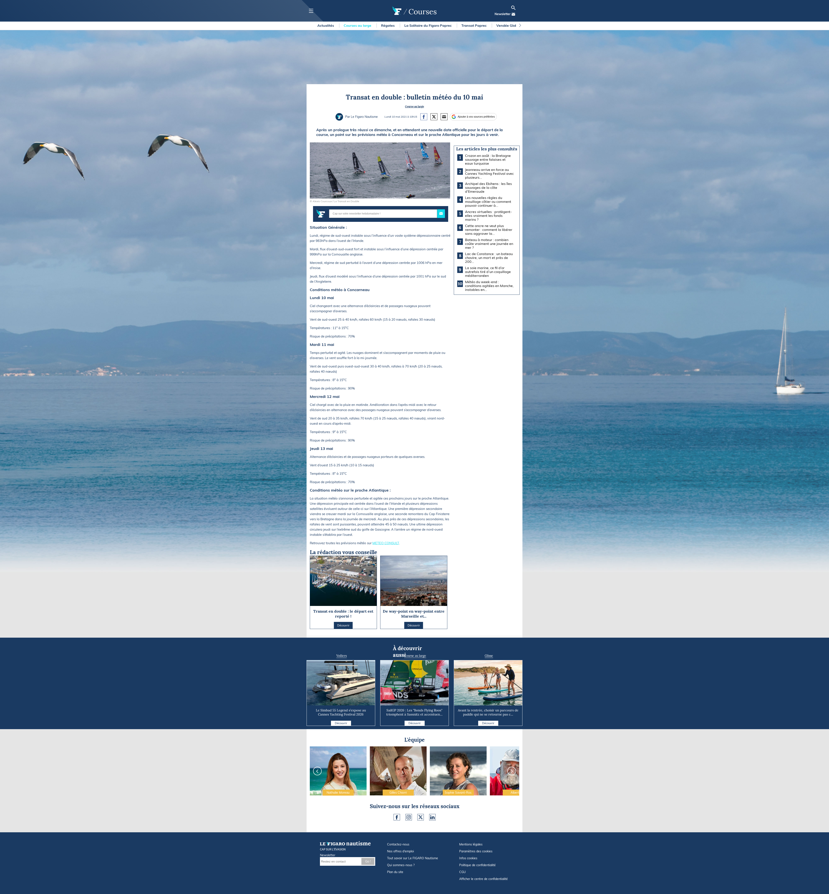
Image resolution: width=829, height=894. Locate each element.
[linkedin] (432, 817)
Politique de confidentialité (477, 865)
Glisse (489, 656)
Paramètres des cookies (475, 851)
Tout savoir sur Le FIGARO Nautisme (412, 858)
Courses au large (358, 25)
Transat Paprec (474, 25)
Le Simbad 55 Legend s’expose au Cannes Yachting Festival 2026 (341, 712)
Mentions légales (471, 844)
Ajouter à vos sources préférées (476, 116)
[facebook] (397, 817)
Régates (388, 25)
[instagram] (408, 817)
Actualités (326, 25)
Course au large (414, 106)
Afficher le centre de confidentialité (483, 879)
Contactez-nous (398, 844)
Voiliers (341, 656)
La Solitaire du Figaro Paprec (428, 25)
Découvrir (341, 723)
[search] (513, 8)
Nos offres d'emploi (400, 851)
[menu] (311, 11)
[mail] (513, 14)
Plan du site (395, 872)
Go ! (368, 861)
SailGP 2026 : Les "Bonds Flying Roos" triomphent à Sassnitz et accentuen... (414, 712)
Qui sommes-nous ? (400, 865)
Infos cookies (468, 858)
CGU (462, 872)
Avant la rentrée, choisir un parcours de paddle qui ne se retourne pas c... (488, 712)
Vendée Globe (508, 25)
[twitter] (420, 817)
